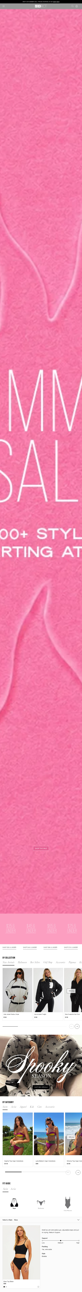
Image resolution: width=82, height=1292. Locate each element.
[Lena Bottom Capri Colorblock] (49, 1135)
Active (13, 1107)
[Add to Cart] (38, 1287)
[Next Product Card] (78, 1172)
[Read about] (17, 990)
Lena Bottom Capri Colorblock (45, 1161)
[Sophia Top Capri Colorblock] (18, 1135)
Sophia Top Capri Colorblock (13, 1161)
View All (71, 991)
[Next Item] (77, 1026)
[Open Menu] (4, 6)
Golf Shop (47, 962)
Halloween (22, 962)
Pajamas (72, 962)
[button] (71, 1026)
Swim (5, 1107)
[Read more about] (21, 1253)
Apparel (23, 1107)
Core (39, 1107)
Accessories (60, 962)
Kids (32, 1107)
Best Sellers (35, 962)
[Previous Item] (71, 1026)
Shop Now (56, 1)
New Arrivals (8, 962)
